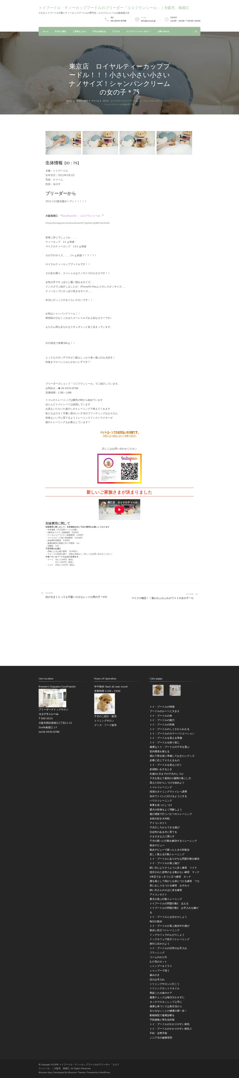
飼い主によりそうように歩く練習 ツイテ (173, 867)
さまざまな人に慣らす (162, 836)
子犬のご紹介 (60, 31)
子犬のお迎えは (99, 31)
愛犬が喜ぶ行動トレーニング (166, 899)
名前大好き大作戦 (160, 818)
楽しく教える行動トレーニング (167, 854)
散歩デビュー (157, 845)
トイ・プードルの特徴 (162, 706)
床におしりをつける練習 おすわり (169, 885)
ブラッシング (157, 952)
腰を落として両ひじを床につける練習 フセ (174, 881)
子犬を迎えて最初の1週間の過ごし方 (170, 778)
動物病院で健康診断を (162, 1015)
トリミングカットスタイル (165, 988)
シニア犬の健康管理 (161, 1037)
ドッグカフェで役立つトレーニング (169, 939)
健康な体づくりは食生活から (166, 1006)
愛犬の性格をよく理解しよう (166, 809)
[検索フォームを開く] (196, 31)
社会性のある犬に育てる (163, 832)
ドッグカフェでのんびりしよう (167, 934)
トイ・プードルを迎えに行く (166, 765)
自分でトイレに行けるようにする (168, 796)
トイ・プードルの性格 (162, 724)
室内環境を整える (160, 751)
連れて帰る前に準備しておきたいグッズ (172, 756)
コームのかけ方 (158, 957)
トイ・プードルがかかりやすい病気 (169, 1024)
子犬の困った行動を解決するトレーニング (173, 840)
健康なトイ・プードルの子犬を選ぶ (169, 747)
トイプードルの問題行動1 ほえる (169, 903)
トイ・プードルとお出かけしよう (168, 917)
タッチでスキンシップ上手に (166, 1002)
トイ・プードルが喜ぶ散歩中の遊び (169, 926)
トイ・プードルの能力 (162, 720)
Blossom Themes (76, 1072)
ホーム (46, 31)
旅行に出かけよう (160, 943)
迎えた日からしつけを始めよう (167, 782)
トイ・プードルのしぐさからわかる (169, 729)
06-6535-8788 (118, 20)
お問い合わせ (163, 31)
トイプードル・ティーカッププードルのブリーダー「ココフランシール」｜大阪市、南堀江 (114, 8)
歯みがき (155, 975)
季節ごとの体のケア (161, 993)
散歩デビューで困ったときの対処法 (169, 849)
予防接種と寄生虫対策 (162, 1019)
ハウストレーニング (161, 800)
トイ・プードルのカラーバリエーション (172, 733)
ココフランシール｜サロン (137, 31)
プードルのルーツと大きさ (165, 711)
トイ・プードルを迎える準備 (166, 738)
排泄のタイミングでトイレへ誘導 (168, 791)
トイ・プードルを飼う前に (165, 742)
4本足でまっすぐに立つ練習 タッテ (170, 876)
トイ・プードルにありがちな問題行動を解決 (174, 858)
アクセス (116, 31)
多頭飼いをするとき (161, 769)
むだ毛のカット (158, 961)
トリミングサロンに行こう (165, 984)
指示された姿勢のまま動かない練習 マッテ (174, 872)
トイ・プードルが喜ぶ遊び (165, 863)
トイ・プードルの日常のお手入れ (168, 948)
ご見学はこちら (79, 31)
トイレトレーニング (161, 787)
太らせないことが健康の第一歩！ (168, 1010)
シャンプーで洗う (160, 970)
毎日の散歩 (156, 921)
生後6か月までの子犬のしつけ (167, 774)
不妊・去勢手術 (158, 1033)
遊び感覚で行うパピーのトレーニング (171, 814)
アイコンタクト (158, 823)
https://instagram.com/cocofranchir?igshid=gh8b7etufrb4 (78, 223)
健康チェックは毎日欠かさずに (167, 997)
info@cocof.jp (148, 20)
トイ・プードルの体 (161, 715)
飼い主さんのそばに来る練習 (166, 890)
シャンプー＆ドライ (161, 966)
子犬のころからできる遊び (165, 827)
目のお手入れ (157, 979)
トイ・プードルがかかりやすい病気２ (171, 1028)
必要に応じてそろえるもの (165, 760)
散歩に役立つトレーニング (165, 930)
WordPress (104, 1072)
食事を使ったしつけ (161, 805)
